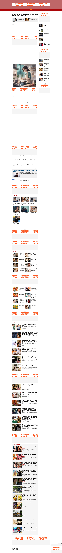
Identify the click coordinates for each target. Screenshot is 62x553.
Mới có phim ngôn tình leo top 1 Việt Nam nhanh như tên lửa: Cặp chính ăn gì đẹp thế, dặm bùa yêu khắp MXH (47, 75)
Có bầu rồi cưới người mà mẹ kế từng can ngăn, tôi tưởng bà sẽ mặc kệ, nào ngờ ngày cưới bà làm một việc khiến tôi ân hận (22, 270)
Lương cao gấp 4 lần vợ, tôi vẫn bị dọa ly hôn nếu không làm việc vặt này (16, 204)
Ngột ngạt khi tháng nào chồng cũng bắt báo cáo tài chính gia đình (25, 213)
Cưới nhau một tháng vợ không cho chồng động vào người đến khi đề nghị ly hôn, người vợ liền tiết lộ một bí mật (22, 254)
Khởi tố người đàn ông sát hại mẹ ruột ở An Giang (46, 39)
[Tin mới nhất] (14, 10)
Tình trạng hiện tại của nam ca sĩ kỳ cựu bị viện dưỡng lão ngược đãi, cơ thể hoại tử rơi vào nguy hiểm (46, 65)
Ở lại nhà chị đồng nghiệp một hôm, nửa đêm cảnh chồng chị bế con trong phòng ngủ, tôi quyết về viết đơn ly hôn (22, 259)
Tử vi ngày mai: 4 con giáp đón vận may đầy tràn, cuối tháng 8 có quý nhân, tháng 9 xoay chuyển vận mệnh (47, 70)
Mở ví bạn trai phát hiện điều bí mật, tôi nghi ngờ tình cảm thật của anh (33, 213)
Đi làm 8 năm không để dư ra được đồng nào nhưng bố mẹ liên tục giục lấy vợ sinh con (16, 223)
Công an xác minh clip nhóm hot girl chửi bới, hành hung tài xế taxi (46, 34)
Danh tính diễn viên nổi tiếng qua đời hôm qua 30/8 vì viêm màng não (33, 300)
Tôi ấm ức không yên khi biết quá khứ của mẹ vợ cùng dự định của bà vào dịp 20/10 (25, 171)
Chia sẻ (14, 179)
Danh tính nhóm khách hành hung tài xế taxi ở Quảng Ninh (46, 25)
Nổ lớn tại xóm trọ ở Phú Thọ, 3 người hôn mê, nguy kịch (46, 60)
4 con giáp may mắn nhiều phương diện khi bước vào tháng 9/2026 (21, 294)
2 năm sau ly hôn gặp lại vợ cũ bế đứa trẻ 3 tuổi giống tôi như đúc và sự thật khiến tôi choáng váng (34, 254)
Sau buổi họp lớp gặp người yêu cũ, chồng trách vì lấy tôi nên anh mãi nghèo (33, 204)
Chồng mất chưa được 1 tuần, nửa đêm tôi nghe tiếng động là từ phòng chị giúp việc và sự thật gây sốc (21, 264)
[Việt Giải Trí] (13, 10)
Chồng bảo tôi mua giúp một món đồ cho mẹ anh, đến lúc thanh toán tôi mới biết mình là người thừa (34, 270)
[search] (46, 9)
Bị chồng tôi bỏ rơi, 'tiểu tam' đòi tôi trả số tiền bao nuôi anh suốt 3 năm (25, 204)
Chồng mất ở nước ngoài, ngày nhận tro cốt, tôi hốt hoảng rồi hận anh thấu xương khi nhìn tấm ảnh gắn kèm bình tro (16, 213)
